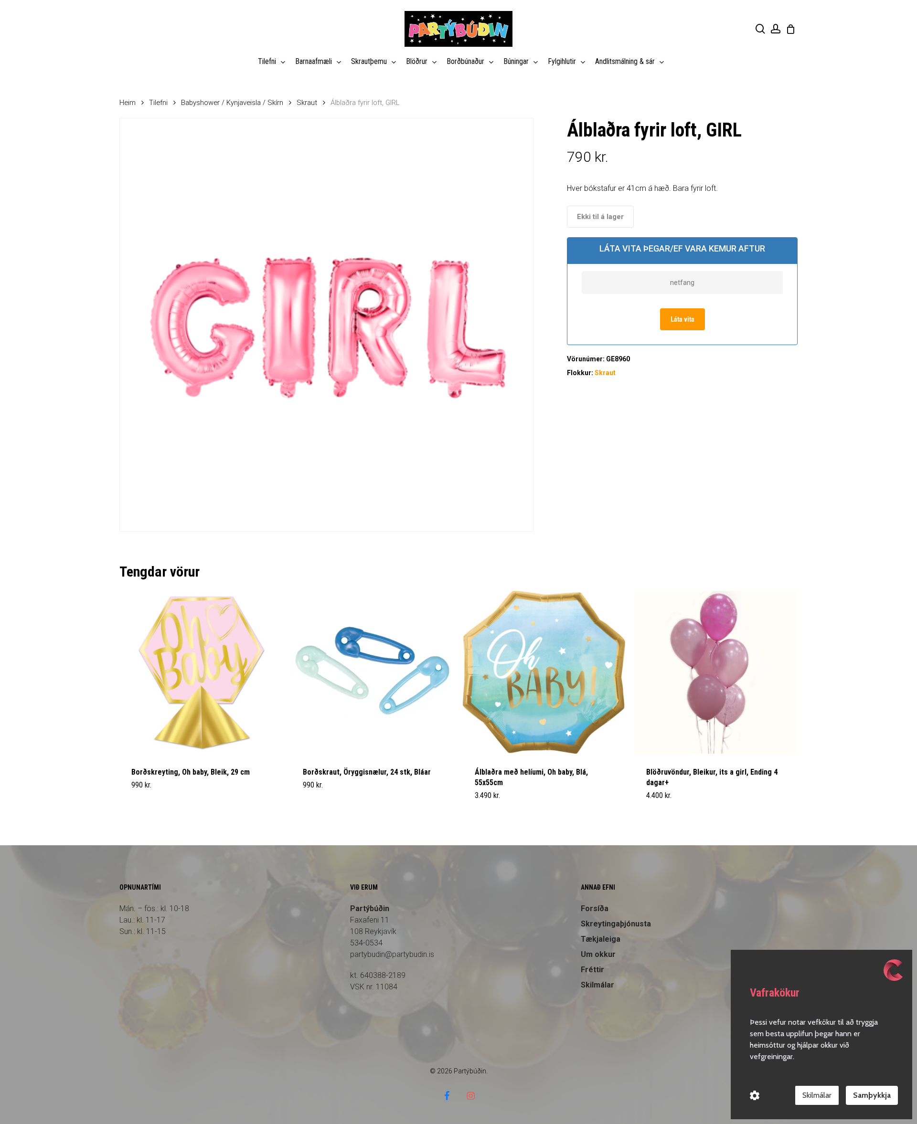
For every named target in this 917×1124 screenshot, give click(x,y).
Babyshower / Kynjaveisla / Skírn (232, 102)
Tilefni (158, 102)
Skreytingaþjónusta (616, 923)
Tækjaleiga (600, 939)
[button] (154, 801)
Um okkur (598, 954)
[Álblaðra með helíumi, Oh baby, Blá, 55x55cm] (544, 672)
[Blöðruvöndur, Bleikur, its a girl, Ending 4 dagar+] (715, 672)
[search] (760, 29)
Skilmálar (597, 984)
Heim (127, 102)
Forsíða (594, 908)
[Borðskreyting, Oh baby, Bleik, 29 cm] (200, 672)
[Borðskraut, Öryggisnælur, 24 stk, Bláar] (372, 672)
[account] (775, 29)
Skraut (307, 102)
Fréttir (592, 969)
